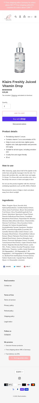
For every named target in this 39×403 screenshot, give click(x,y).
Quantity (4, 102)
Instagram (7, 334)
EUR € (18, 372)
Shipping (14, 95)
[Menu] (35, 16)
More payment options (19, 124)
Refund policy (8, 311)
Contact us (8, 285)
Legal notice (8, 322)
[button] (7, 90)
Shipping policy (9, 316)
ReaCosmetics (22, 396)
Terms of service (9, 300)
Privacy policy (9, 305)
